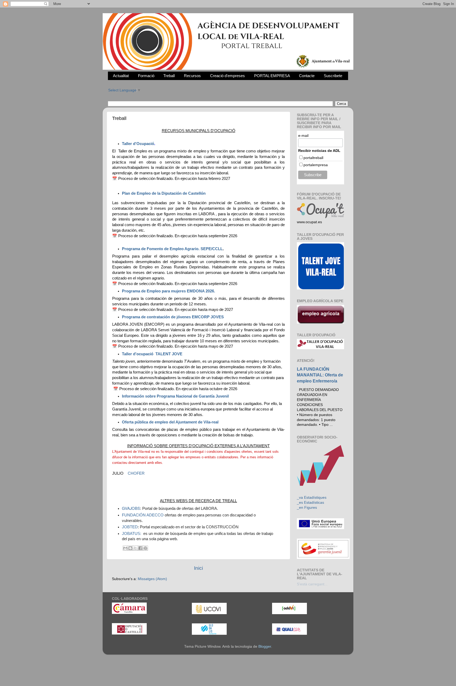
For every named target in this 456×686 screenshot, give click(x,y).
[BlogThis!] (130, 548)
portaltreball (313, 158)
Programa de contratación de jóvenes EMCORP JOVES (173, 317)
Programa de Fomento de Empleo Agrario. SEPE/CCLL (172, 249)
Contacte (307, 75)
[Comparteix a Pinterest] (145, 548)
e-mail (303, 135)
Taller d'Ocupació (138, 144)
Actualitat (121, 75)
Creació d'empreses (227, 75)
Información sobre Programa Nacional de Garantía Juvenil (175, 396)
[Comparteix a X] (135, 548)
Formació (146, 75)
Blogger (264, 646)
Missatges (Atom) (152, 579)
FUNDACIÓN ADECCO (143, 515)
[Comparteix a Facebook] (140, 548)
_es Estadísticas (310, 503)
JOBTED (130, 527)
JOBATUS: (132, 533)
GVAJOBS (131, 508)
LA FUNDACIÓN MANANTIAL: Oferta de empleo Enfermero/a (320, 375)
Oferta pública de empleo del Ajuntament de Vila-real (170, 422)
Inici (198, 568)
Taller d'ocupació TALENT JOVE (152, 354)
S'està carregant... (312, 584)
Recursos (192, 75)
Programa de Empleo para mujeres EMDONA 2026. (168, 291)
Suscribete (333, 75)
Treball (169, 75)
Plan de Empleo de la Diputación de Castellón (164, 193)
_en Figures (307, 508)
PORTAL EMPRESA (272, 75)
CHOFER (136, 473)
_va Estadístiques (311, 498)
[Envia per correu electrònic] (125, 548)
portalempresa (315, 165)
